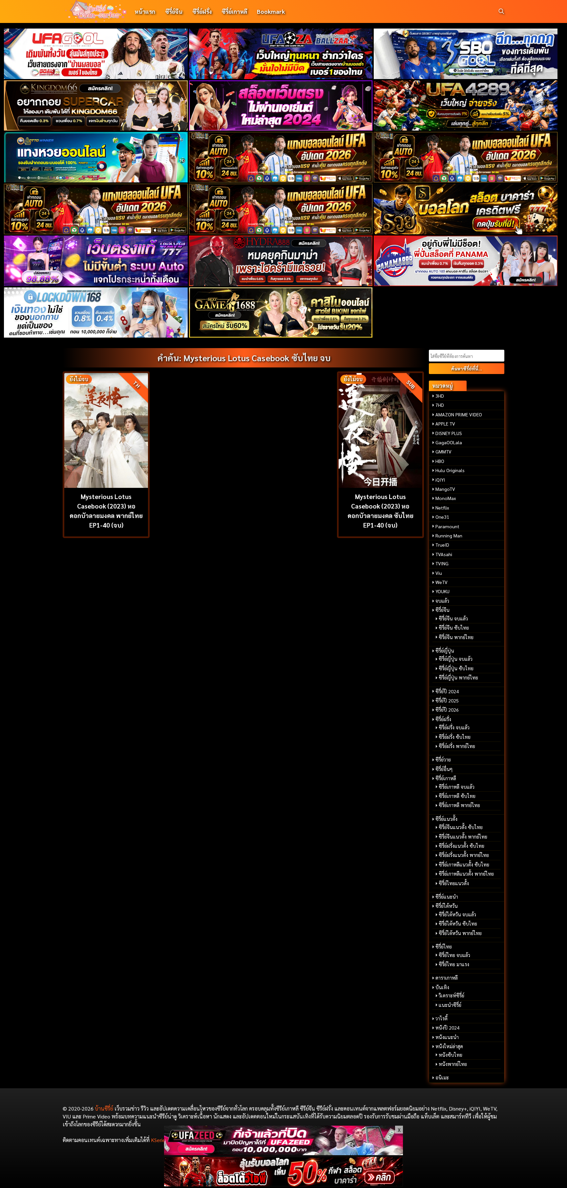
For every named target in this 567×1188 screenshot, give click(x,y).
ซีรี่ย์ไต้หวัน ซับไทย (458, 924)
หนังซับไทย (450, 1055)
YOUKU (442, 591)
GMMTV (443, 451)
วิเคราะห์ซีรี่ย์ (451, 995)
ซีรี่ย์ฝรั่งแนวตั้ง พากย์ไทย (464, 855)
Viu (438, 573)
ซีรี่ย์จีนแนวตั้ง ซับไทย (461, 827)
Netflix (442, 508)
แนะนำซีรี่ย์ (450, 1005)
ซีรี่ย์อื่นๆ (443, 769)
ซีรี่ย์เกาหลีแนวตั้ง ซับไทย (464, 864)
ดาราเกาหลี (446, 978)
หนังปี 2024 (447, 1028)
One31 (442, 517)
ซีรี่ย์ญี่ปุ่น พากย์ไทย (458, 677)
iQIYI (440, 480)
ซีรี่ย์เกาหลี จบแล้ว (456, 787)
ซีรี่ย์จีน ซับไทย (454, 628)
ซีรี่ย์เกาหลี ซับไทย (457, 796)
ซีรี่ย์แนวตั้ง (446, 819)
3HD (439, 396)
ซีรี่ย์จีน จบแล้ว (453, 618)
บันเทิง (442, 987)
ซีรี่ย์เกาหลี (234, 11)
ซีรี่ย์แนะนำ (446, 897)
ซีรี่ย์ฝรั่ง (202, 11)
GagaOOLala (448, 442)
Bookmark (271, 11)
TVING (442, 563)
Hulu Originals (450, 470)
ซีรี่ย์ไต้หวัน (446, 906)
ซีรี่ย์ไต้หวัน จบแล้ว (457, 914)
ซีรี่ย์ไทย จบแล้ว (454, 955)
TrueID (442, 545)
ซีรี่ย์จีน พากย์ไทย (456, 637)
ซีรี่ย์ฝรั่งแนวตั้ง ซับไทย (461, 846)
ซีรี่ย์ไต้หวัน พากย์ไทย (460, 933)
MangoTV (445, 489)
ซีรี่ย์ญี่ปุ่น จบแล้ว (455, 659)
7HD (439, 405)
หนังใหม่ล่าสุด (449, 1046)
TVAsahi (443, 554)
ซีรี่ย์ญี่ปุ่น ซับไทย (456, 668)
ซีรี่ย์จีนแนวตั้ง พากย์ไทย (463, 837)
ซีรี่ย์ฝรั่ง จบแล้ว (454, 727)
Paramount (447, 526)
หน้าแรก (145, 11)
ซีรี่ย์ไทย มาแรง (454, 964)
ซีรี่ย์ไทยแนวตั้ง (454, 883)
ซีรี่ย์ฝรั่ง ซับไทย (455, 737)
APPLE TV (445, 424)
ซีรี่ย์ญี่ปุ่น (444, 651)
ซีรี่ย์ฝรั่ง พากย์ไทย (457, 746)
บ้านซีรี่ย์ (104, 1108)
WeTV (441, 582)
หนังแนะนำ (447, 1037)
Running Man (448, 535)
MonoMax (445, 498)
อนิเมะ (442, 1077)
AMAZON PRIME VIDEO (458, 414)
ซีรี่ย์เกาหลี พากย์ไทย (459, 805)
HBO (439, 461)
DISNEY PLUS (448, 433)
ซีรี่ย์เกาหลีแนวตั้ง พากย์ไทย (466, 874)
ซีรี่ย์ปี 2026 (447, 710)
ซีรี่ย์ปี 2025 (447, 700)
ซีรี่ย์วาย (443, 759)
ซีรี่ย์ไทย (443, 946)
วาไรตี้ (441, 1018)
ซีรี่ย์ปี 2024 (447, 691)
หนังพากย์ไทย (453, 1064)
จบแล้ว (442, 601)
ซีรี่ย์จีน (173, 11)
